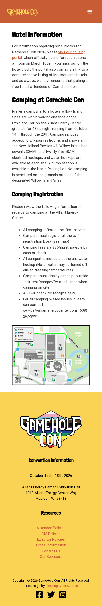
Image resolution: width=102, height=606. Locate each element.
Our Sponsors (51, 556)
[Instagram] (63, 595)
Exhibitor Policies (51, 539)
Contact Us (51, 551)
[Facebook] (39, 595)
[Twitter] (51, 595)
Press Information (51, 545)
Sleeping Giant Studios (61, 586)
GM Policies (51, 534)
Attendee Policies (51, 528)
